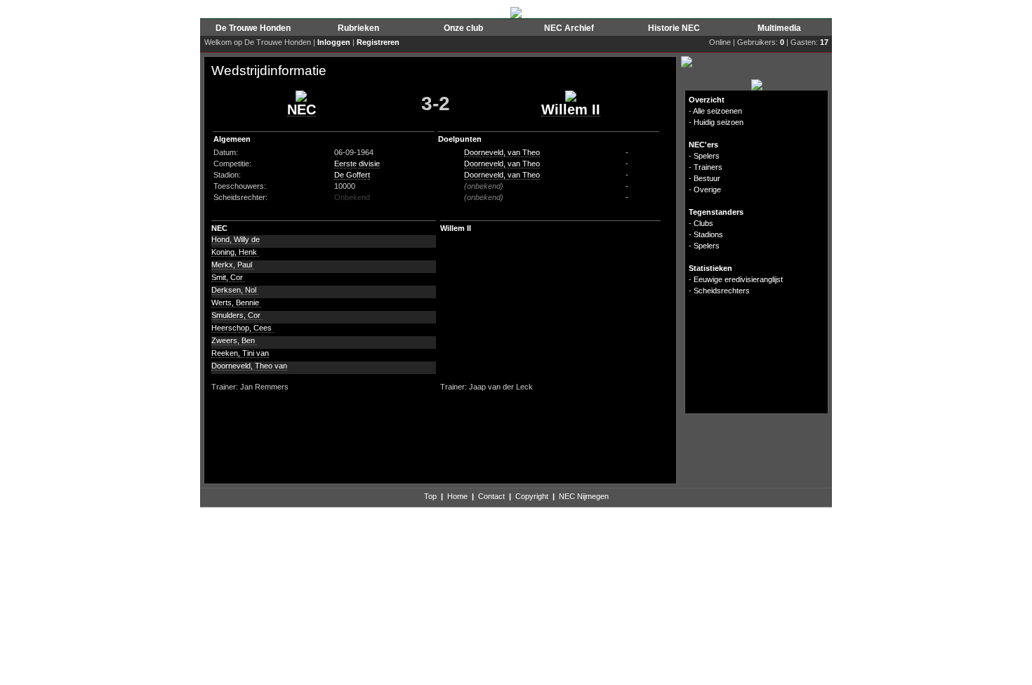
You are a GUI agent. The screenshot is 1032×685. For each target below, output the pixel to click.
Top (430, 496)
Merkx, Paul (232, 264)
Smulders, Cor (237, 315)
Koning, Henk (235, 252)
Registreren (378, 42)
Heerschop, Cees (242, 328)
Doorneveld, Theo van (249, 365)
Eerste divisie (357, 163)
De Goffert (352, 175)
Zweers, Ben (234, 340)
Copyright (531, 496)
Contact (491, 496)
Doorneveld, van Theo (502, 152)
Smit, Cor (228, 277)
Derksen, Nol (234, 290)
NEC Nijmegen (584, 496)
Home (457, 496)
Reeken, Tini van (240, 353)
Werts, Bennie (236, 302)
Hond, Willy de (235, 239)
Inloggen (333, 42)
